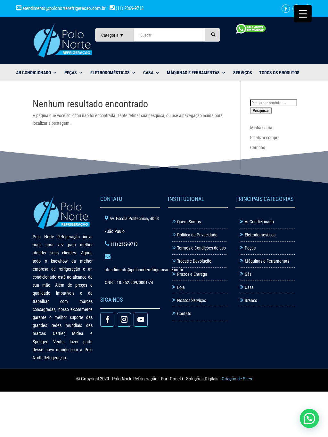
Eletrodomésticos (110, 72)
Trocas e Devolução (194, 261)
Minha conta (261, 127)
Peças (250, 247)
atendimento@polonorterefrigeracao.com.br (64, 8)
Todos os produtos (279, 72)
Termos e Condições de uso (201, 247)
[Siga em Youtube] (141, 320)
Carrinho (257, 147)
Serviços (242, 72)
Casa (249, 287)
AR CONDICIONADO (33, 72)
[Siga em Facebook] (286, 8)
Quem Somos (189, 221)
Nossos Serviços (191, 300)
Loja (181, 287)
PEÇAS (70, 72)
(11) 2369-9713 (129, 8)
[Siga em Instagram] (124, 320)
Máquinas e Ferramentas (193, 72)
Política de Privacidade (197, 234)
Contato (184, 313)
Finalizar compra (265, 137)
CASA (148, 72)
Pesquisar (261, 110)
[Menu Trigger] (303, 13)
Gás (248, 274)
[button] (309, 418)
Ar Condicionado (259, 221)
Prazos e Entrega (192, 274)
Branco (251, 300)
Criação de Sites (237, 379)
